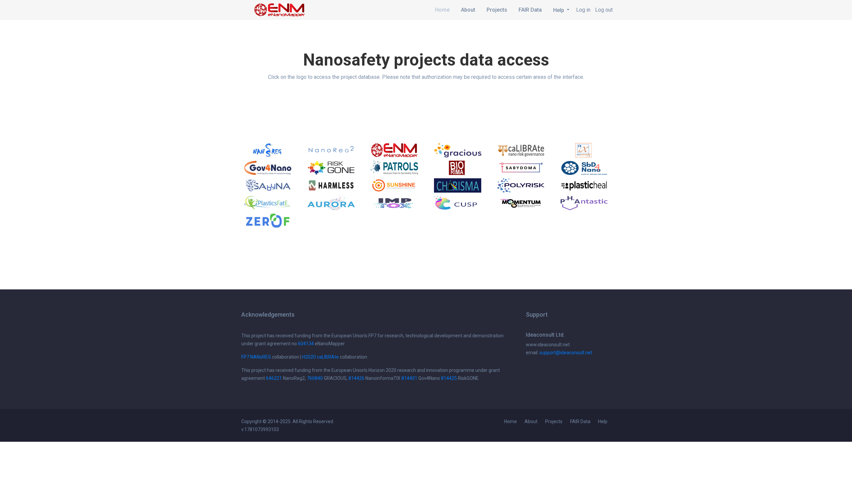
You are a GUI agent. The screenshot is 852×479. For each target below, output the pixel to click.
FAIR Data (530, 10)
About (468, 10)
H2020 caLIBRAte (320, 357)
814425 (449, 378)
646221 (274, 378)
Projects (497, 10)
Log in (583, 10)
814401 (409, 378)
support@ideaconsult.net (565, 352)
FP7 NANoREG (256, 357)
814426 (356, 378)
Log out (604, 10)
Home (442, 10)
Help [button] (559, 10)
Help (602, 421)
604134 (306, 343)
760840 (315, 378)
